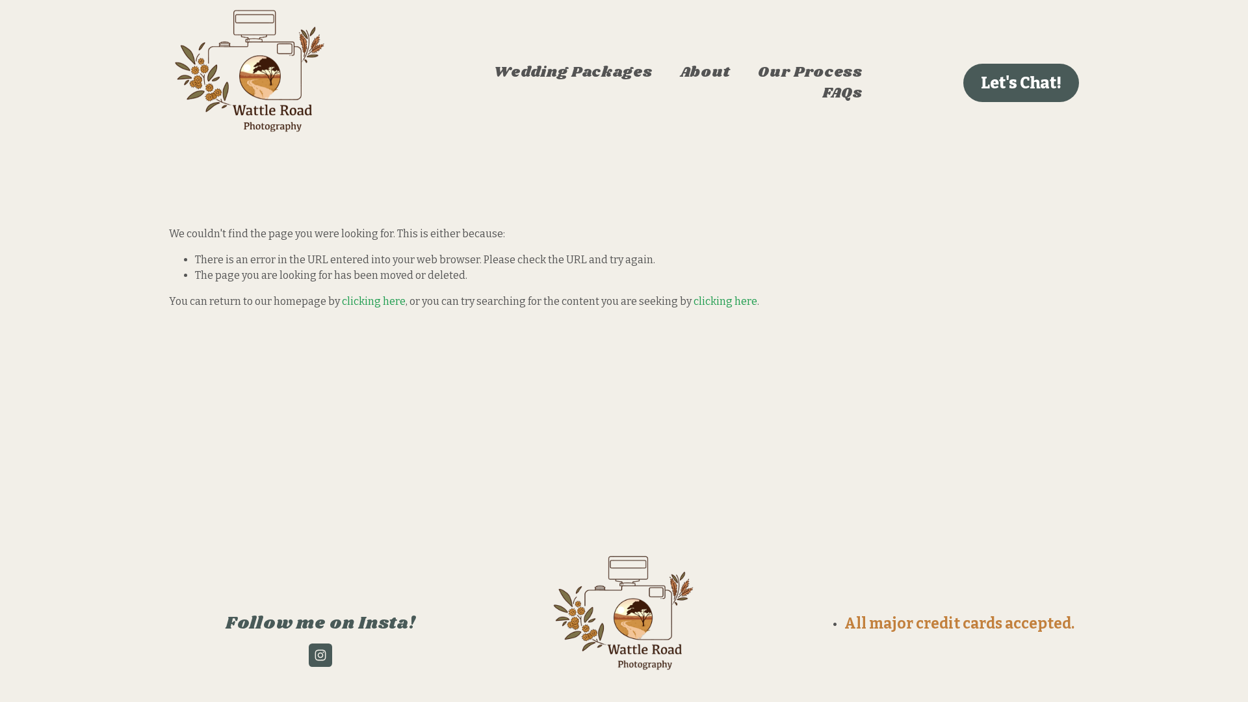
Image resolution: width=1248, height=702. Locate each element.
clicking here (374, 301)
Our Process (810, 72)
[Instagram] (320, 655)
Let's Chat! (1021, 82)
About (705, 72)
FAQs (842, 93)
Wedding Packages (573, 72)
